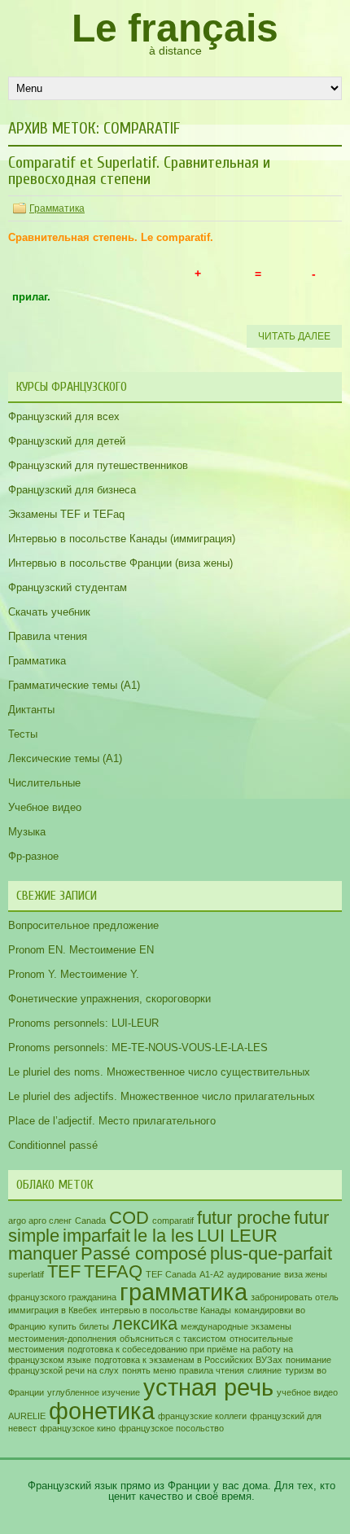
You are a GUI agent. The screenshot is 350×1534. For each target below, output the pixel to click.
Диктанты (31, 709)
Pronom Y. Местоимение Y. (73, 974)
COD (129, 1217)
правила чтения (211, 1370)
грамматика (183, 1291)
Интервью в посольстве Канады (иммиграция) (121, 539)
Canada (90, 1220)
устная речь (208, 1387)
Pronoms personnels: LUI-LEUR (83, 1023)
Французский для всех (64, 416)
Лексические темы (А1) (65, 758)
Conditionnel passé (53, 1145)
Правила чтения (47, 636)
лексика (144, 1323)
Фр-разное (33, 856)
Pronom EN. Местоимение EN (81, 950)
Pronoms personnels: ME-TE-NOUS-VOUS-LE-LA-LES (138, 1047)
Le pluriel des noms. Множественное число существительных (159, 1072)
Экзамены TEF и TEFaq (66, 514)
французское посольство (171, 1428)
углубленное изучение (93, 1392)
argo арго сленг (40, 1220)
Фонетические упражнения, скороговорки (109, 999)
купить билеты (79, 1326)
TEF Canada (171, 1274)
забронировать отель (295, 1297)
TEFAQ (113, 1271)
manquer (42, 1253)
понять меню (149, 1370)
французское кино (78, 1428)
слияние (264, 1370)
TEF (64, 1271)
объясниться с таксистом (173, 1338)
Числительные (44, 783)
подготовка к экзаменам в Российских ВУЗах (188, 1360)
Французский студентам (67, 587)
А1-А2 (211, 1274)
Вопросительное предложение (83, 925)
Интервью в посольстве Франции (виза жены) (120, 563)
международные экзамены (236, 1326)
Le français (175, 28)
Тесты (22, 734)
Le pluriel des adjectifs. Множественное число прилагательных (161, 1096)
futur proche (244, 1217)
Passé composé (144, 1253)
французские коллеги (202, 1416)
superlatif (26, 1274)
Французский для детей (66, 441)
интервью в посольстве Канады (165, 1310)
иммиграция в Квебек (52, 1310)
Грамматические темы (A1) (74, 685)
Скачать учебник (49, 612)
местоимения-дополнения (62, 1338)
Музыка (27, 832)
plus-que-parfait (271, 1253)
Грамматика (57, 208)
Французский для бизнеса (72, 490)
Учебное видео (44, 807)
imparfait (96, 1235)
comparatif (173, 1220)
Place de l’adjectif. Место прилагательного (112, 1121)
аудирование (254, 1274)
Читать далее (294, 336)
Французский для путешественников (98, 465)
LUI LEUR (237, 1235)
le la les (163, 1235)
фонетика (102, 1410)
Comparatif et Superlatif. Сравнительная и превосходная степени (139, 170)
